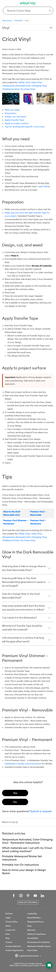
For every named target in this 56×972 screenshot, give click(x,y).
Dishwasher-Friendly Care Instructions (23, 763)
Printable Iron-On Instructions (20, 864)
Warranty (31, 930)
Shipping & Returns (35, 922)
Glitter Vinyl (24, 82)
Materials (18, 20)
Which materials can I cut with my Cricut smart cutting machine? (27, 849)
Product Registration (14, 950)
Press (7, 934)
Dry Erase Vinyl (27, 89)
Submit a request (41, 811)
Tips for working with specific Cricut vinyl (25, 126)
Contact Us (10, 930)
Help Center (7, 20)
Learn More (43, 186)
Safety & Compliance (36, 934)
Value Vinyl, (36, 82)
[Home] (28, 4)
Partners (9, 913)
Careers (8, 942)
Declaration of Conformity (38, 942)
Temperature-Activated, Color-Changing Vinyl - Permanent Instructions (27, 841)
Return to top (8, 822)
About (8, 926)
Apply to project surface (16, 123)
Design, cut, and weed (15, 116)
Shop (29, 926)
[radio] (15, 793)
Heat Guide (32, 950)
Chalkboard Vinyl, (11, 89)
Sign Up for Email (28, 902)
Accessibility (32, 938)
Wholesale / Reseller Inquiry (39, 946)
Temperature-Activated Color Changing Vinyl (24, 85)
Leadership (32, 913)
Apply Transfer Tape (14, 120)
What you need (12, 109)
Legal (7, 917)
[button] (49, 965)
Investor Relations (13, 946)
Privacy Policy (11, 922)
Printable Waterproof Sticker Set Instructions (22, 858)
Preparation (10, 113)
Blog (7, 938)
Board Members (34, 917)
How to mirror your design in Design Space (24, 871)
